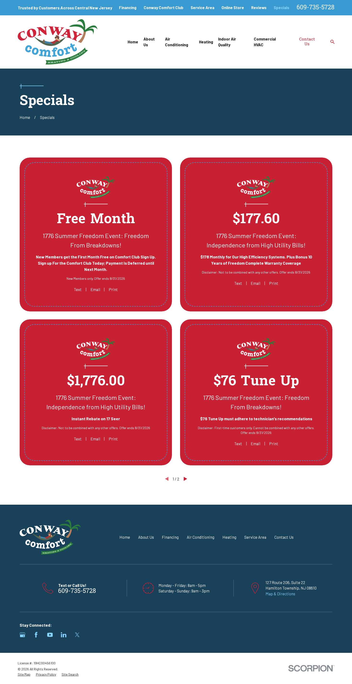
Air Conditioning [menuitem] (176, 41)
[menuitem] (24, 674)
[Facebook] (36, 634)
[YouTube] (50, 634)
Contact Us (307, 42)
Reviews (259, 7)
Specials (281, 7)
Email (95, 289)
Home (124, 537)
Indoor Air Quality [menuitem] (227, 41)
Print (113, 289)
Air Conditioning (200, 537)
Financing (127, 7)
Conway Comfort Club (163, 7)
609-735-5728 (316, 7)
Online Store (232, 7)
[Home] (58, 41)
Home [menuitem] (133, 41)
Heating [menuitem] (206, 41)
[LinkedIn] (63, 634)
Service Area (202, 7)
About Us (146, 537)
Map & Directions (280, 593)
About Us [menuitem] (149, 41)
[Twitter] (77, 634)
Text (78, 289)
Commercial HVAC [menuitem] (265, 41)
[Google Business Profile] (22, 634)
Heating (229, 537)
